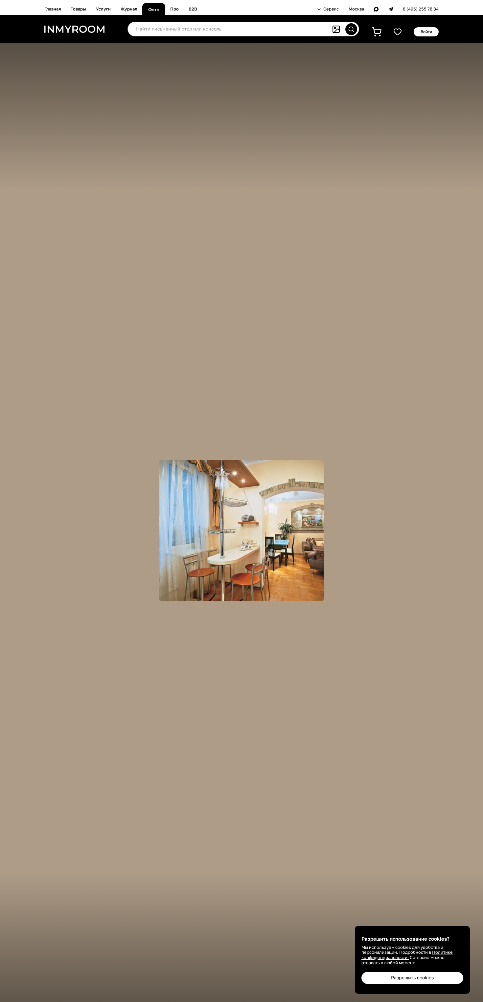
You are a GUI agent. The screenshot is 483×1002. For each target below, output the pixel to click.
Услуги (103, 8)
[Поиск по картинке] (336, 29)
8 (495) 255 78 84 (421, 9)
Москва (356, 9)
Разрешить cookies (412, 977)
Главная (52, 8)
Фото (153, 9)
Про (174, 8)
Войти (426, 31)
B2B (193, 8)
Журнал (129, 8)
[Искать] (351, 29)
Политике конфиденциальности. (407, 955)
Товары (78, 8)
